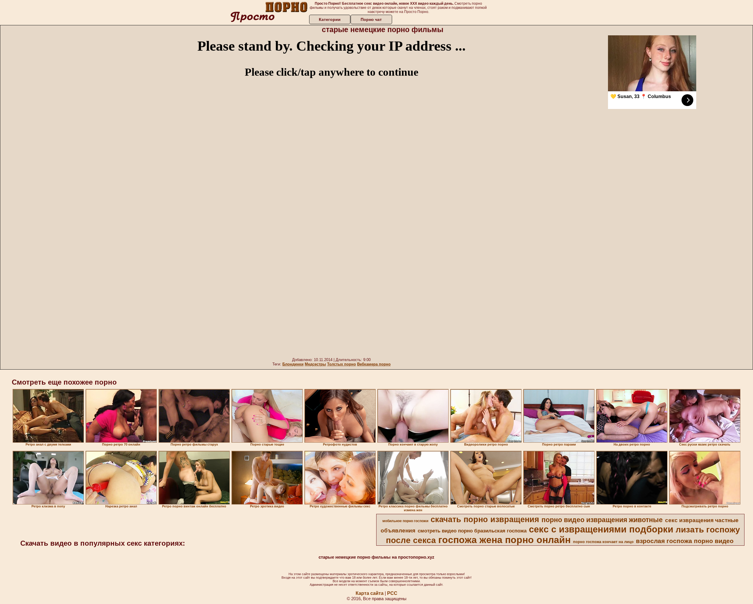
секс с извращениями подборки (601, 529)
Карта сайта (370, 593)
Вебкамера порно (374, 364)
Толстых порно (341, 364)
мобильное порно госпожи (405, 521)
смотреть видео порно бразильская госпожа (472, 531)
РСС (392, 593)
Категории (330, 19)
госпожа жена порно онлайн (504, 540)
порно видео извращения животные (602, 520)
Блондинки (293, 364)
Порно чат (371, 19)
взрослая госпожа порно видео (685, 541)
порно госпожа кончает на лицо (603, 542)
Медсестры (315, 364)
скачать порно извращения (485, 519)
